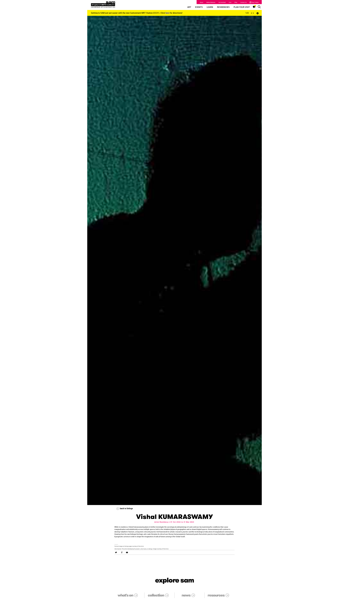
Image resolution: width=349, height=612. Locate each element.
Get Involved (222, 2)
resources (216, 595)
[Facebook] (122, 552)
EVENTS (199, 7)
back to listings (126, 508)
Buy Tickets (255, 2)
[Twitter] (116, 552)
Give (230, 2)
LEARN (210, 7)
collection (156, 595)
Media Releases (210, 2)
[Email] (127, 552)
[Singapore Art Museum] (112, 4)
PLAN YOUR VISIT (242, 7)
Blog (235, 2)
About (201, 2)
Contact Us (243, 2)
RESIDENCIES (223, 7)
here (167, 13)
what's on (125, 595)
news (186, 595)
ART (189, 7)
